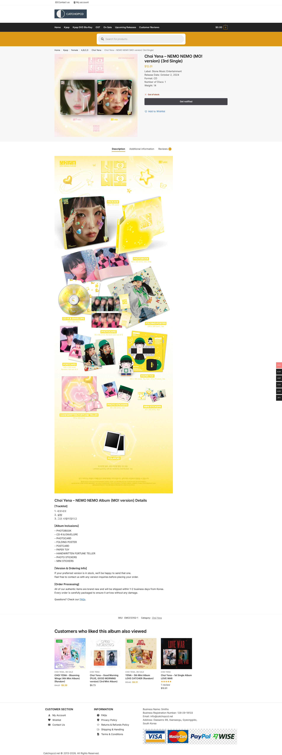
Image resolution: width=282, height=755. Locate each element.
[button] (222, 27)
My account (82, 2)
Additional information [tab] (141, 148)
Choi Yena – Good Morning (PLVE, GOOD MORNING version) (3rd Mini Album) (104, 678)
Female (74, 50)
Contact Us (58, 724)
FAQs (82, 599)
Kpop (65, 50)
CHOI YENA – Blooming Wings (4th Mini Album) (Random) (67, 678)
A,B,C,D (84, 50)
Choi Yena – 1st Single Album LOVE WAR (176, 677)
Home (57, 50)
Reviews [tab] (164, 148)
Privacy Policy (109, 719)
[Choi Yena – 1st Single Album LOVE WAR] (176, 653)
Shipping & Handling (112, 729)
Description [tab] (118, 148)
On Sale (69, 672)
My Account (59, 715)
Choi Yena (96, 50)
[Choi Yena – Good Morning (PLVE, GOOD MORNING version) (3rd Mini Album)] (105, 653)
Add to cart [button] (70, 692)
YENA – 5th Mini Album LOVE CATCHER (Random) (139, 677)
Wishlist (56, 719)
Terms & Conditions (112, 734)
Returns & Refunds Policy (115, 724)
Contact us (64, 2)
